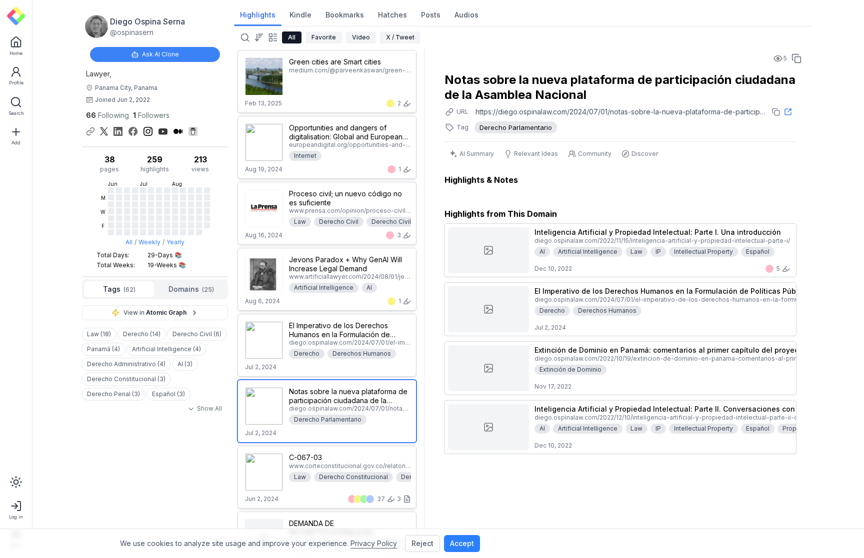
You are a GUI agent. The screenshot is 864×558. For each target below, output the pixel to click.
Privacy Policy (373, 543)
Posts (430, 14)
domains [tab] (191, 289)
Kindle (301, 14)
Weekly (149, 242)
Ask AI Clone (160, 54)
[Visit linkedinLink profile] (118, 131)
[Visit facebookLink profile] (133, 131)
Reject (423, 543)
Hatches (392, 14)
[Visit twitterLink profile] (104, 131)
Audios (466, 14)
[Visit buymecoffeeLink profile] (193, 131)
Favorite (324, 37)
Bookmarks (345, 14)
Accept (462, 543)
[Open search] (244, 37)
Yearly (175, 242)
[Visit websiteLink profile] (90, 131)
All (129, 242)
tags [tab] (119, 289)
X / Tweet (400, 37)
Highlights (258, 14)
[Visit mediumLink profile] (178, 131)
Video (361, 37)
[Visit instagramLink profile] (148, 131)
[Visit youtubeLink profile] (163, 131)
